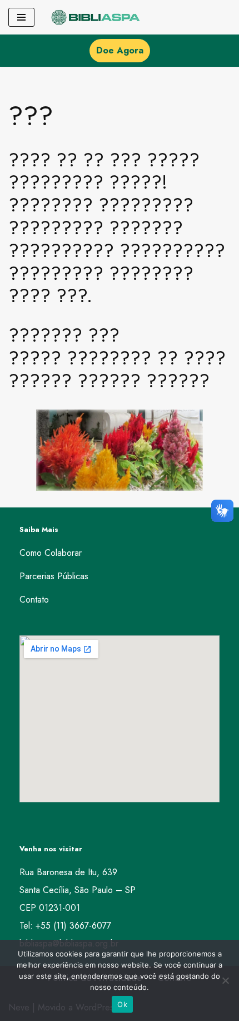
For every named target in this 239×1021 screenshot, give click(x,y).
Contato (34, 599)
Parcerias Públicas (53, 576)
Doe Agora (119, 50)
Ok (122, 1004)
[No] (225, 980)
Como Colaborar (50, 552)
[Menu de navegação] (21, 17)
